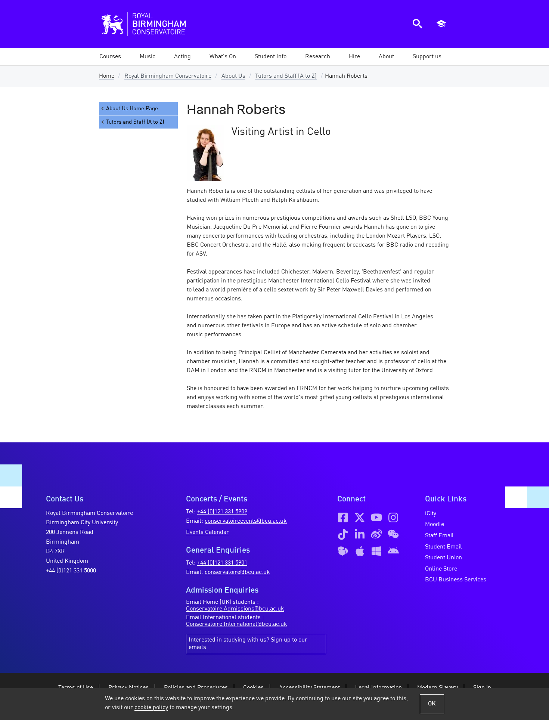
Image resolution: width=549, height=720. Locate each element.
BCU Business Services (455, 580)
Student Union (443, 558)
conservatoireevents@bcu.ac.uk (246, 521)
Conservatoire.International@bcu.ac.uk (236, 624)
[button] (147, 57)
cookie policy (151, 708)
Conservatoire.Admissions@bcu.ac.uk (235, 609)
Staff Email (439, 536)
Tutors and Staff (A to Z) (286, 76)
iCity (430, 514)
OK (432, 704)
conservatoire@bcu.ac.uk (237, 572)
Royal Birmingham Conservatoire (167, 76)
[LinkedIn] (359, 534)
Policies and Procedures (196, 688)
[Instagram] (393, 517)
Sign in (482, 688)
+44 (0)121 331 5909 (222, 512)
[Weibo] (376, 534)
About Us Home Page (132, 109)
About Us (233, 76)
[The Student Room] (342, 551)
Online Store (441, 569)
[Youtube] (376, 517)
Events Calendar (207, 532)
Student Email (443, 547)
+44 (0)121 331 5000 (71, 571)
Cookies (253, 688)
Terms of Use (75, 688)
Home (106, 76)
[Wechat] (393, 534)
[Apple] (359, 551)
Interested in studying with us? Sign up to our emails (248, 644)
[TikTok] (342, 534)
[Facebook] (342, 517)
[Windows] (376, 551)
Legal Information (378, 688)
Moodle (434, 525)
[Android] (393, 551)
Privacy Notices (128, 688)
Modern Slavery (437, 688)
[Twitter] (359, 517)
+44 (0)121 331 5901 (222, 563)
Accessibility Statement (309, 688)
